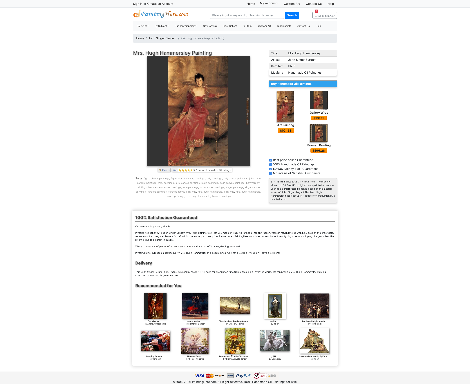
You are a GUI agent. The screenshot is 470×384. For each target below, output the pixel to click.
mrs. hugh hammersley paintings (216, 191)
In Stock (247, 25)
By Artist (142, 25)
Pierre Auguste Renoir (236, 359)
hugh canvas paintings (232, 183)
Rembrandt (316, 324)
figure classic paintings (156, 178)
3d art (276, 324)
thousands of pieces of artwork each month (168, 246)
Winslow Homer (236, 324)
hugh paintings (209, 183)
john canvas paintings (212, 187)
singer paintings (234, 187)
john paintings (190, 187)
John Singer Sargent (162, 38)
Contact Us (314, 4)
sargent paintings (157, 191)
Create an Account (160, 4)
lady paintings (214, 178)
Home (251, 4)
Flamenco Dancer (196, 324)
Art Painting (285, 125)
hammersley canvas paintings (164, 187)
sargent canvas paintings (182, 191)
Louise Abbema (196, 359)
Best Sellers (230, 25)
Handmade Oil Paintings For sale (160, 15)
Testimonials (284, 25)
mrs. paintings (166, 183)
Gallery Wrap (319, 112)
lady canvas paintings (235, 178)
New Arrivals (210, 25)
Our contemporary (185, 25)
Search (292, 15)
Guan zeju (276, 359)
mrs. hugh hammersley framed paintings (208, 196)
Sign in (137, 4)
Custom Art (292, 4)
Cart (325, 14)
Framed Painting (319, 145)
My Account (268, 3)
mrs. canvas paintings (188, 183)
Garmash (156, 359)
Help (331, 4)
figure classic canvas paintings (188, 178)
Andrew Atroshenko (156, 324)
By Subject (161, 25)
